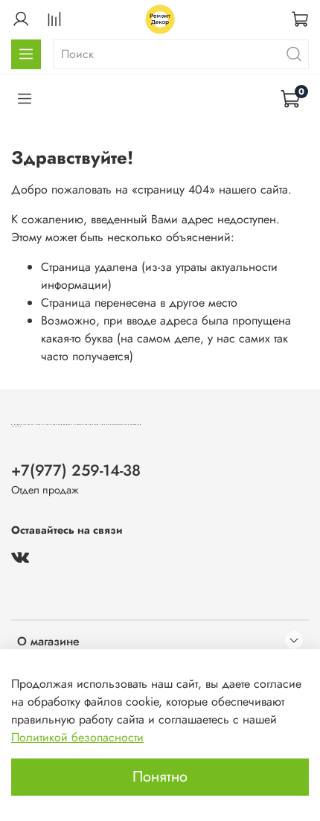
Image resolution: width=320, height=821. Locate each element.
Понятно (160, 777)
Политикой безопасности (77, 737)
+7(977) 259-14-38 (76, 470)
